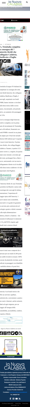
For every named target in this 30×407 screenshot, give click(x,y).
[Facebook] (10, 399)
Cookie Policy (18, 403)
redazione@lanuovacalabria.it (18, 392)
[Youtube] (16, 399)
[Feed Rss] (19, 399)
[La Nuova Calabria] (14, 3)
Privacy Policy (25, 403)
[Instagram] (13, 399)
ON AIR (14, 20)
